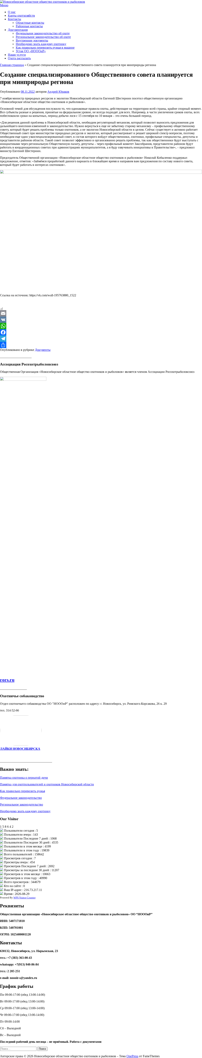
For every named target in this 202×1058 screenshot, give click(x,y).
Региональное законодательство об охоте (43, 37)
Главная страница (12, 65)
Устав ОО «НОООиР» (31, 51)
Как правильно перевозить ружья (22, 791)
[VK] (101, 319)
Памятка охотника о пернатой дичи (24, 777)
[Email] (101, 313)
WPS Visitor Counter (24, 897)
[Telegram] (101, 338)
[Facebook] (101, 332)
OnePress (132, 1056)
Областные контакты (30, 22)
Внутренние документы (32, 40)
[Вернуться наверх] (1, 1052)
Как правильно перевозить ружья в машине (45, 47)
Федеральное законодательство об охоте (43, 33)
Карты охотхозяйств (21, 15)
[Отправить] (101, 345)
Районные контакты (29, 26)
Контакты (14, 19)
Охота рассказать (19, 58)
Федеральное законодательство (21, 797)
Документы (42, 349)
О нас (12, 12)
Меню (4, 5)
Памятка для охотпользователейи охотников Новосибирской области (47, 784)
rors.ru (7, 679)
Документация (18, 29)
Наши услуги (17, 54)
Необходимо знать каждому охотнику (41, 44)
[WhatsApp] (101, 326)
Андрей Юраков (58, 91)
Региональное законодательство (21, 804)
